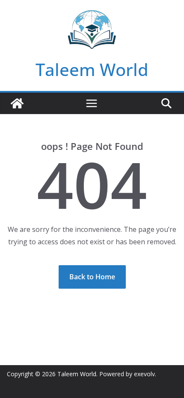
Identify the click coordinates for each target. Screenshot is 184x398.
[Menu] (91, 103)
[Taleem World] (17, 103)
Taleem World (92, 69)
